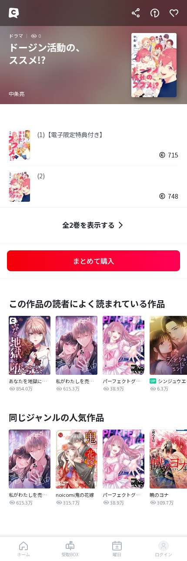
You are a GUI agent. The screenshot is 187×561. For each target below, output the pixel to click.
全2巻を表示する (88, 225)
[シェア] (136, 13)
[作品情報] (155, 13)
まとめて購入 (93, 261)
